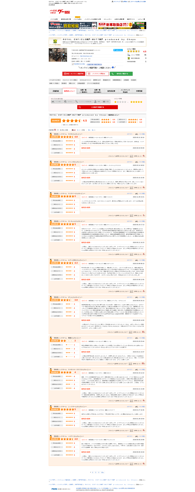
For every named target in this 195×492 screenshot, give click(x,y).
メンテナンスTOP (62, 35)
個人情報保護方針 (130, 488)
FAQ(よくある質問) (119, 488)
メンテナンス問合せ (98, 73)
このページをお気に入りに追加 (138, 1)
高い (89, 130)
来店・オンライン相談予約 (74, 73)
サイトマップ (117, 1)
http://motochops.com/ (86, 56)
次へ (102, 472)
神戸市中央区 (82, 30)
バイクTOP (52, 30)
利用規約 (84, 488)
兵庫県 (74, 30)
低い (93, 130)
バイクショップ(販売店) (63, 30)
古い (78, 130)
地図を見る (119, 50)
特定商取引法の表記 (79, 64)
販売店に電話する (122, 73)
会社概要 (78, 488)
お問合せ (125, 1)
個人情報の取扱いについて (95, 488)
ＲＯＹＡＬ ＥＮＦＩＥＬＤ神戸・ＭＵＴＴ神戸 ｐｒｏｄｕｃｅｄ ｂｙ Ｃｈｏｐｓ (112, 30)
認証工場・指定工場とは (95, 64)
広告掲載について (108, 488)
